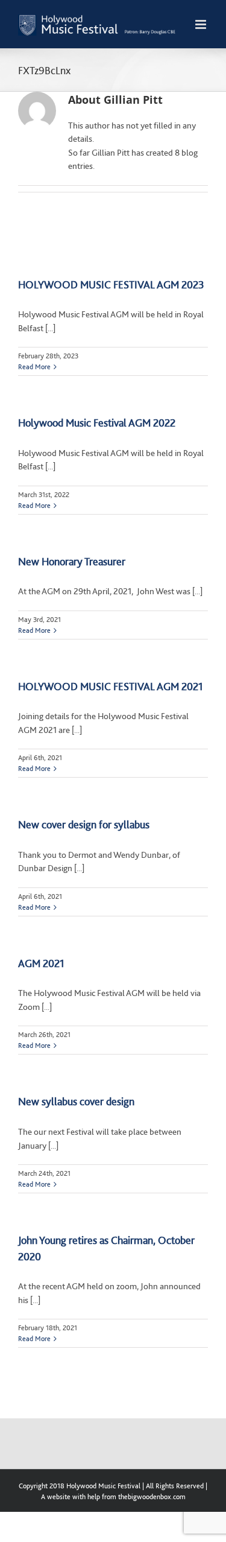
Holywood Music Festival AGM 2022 (96, 422)
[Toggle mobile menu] (201, 24)
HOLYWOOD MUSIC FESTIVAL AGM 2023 (111, 284)
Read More (34, 367)
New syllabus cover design (76, 1101)
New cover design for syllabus (83, 824)
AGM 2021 (41, 963)
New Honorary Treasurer (71, 561)
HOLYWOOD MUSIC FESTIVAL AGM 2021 (110, 686)
